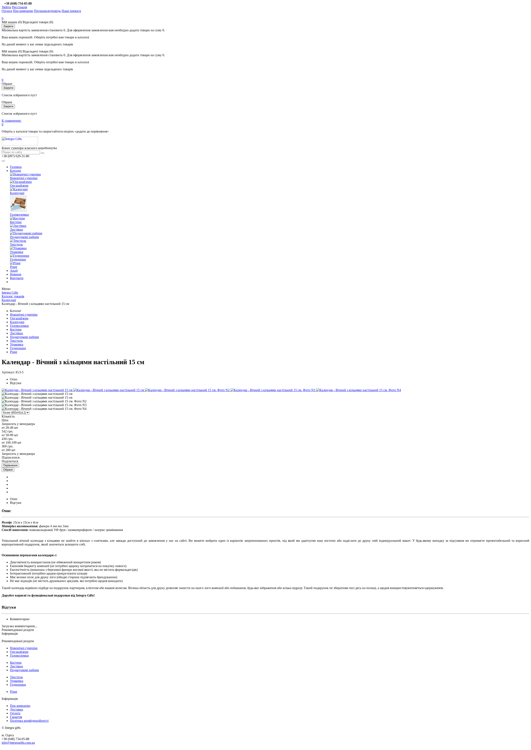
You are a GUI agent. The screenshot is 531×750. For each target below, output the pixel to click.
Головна (16, 167)
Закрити (8, 26)
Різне (13, 267)
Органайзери (19, 185)
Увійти (6, 7)
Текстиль (16, 244)
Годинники (18, 259)
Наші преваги (71, 11)
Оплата (7, 11)
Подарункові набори (24, 237)
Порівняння (10, 465)
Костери (16, 222)
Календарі (17, 193)
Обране (8, 469)
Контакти (16, 278)
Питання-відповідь (47, 11)
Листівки (16, 229)
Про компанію (23, 11)
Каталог (15, 170)
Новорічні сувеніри (24, 178)
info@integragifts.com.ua (18, 742)
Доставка (16, 709)
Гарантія (16, 717)
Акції (14, 270)
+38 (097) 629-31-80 (15, 156)
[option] (37, 390)
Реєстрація (19, 7)
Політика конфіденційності (29, 720)
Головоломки (19, 214)
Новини (15, 274)
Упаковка (16, 252)
